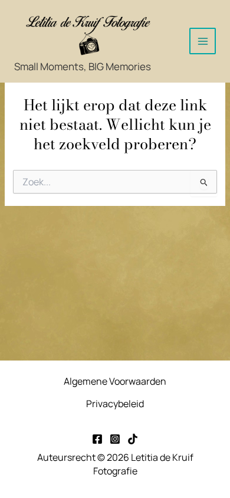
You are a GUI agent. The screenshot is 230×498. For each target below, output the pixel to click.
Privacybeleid (115, 403)
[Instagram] (115, 439)
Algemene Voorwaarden (115, 381)
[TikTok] (132, 439)
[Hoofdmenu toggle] (202, 41)
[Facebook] (97, 439)
